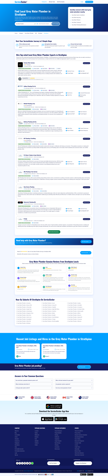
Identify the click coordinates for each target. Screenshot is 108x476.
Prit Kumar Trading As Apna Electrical (32, 155)
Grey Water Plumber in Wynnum (74, 321)
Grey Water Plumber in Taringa (49, 319)
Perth (36, 438)
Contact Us (17, 440)
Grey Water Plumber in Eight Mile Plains (51, 309)
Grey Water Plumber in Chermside (24, 307)
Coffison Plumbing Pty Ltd (30, 86)
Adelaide (36, 440)
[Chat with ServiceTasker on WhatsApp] (32, 463)
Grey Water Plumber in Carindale (75, 305)
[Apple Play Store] (47, 419)
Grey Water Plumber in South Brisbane (51, 317)
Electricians (57, 449)
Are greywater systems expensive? (63, 384)
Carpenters (57, 438)
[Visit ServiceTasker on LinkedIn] (27, 463)
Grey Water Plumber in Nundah (49, 315)
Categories (17, 442)
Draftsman (57, 436)
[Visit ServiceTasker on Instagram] (25, 463)
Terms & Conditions (79, 430)
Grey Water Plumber (29, 33)
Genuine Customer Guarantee (81, 434)
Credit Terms (77, 447)
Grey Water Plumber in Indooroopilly (75, 311)
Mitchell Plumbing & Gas (29, 103)
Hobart (36, 445)
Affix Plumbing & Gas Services (30, 171)
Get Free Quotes (53, 463)
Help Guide (77, 449)
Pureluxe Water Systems (29, 63)
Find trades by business (20, 451)
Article (16, 436)
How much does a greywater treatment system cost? (27, 380)
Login (82, 1)
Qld (36, 33)
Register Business (89, 1)
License (76, 445)
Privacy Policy (78, 432)
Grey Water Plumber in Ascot (49, 303)
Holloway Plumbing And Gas (30, 122)
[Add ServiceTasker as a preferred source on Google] (54, 406)
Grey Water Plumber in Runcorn (74, 315)
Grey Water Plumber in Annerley (23, 303)
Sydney (36, 432)
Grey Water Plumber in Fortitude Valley (76, 309)
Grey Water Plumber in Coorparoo (75, 307)
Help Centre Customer (79, 455)
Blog (16, 432)
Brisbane (40, 33)
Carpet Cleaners (58, 440)
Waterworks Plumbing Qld (30, 202)
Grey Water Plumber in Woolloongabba (51, 321)
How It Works (77, 438)
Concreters (57, 447)
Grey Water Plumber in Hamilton (49, 311)
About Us (17, 430)
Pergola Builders (58, 432)
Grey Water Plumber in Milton (74, 313)
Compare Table (78, 442)
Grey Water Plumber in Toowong (75, 319)
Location (36, 430)
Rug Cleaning (57, 442)
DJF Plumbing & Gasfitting (30, 138)
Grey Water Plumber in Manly (49, 313)
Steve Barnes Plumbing (29, 187)
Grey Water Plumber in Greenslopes (24, 311)
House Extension (58, 430)
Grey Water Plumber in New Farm (24, 315)
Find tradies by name (19, 449)
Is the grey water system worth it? (23, 387)
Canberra (36, 442)
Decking (56, 434)
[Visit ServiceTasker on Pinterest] (19, 463)
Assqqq (25, 218)
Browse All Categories (79, 440)
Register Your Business (81, 463)
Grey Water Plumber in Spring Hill (75, 317)
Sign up (16, 455)
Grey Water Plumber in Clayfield (49, 307)
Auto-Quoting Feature (79, 436)
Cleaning (56, 445)
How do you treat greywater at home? (63, 387)
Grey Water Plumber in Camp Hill (49, 305)
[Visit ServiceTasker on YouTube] (29, 463)
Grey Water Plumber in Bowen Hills (24, 305)
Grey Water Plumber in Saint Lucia (24, 317)
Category (21, 33)
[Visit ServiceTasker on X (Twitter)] (22, 463)
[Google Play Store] (60, 419)
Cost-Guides (17, 434)
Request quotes (87, 63)
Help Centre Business (79, 453)
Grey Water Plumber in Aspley (74, 303)
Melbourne (37, 434)
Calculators (17, 445)
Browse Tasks (78, 451)
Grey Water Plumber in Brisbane (23, 323)
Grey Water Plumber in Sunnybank (24, 319)
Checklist (17, 438)
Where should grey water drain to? (23, 384)
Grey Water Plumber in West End (24, 321)
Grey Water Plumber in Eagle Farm (24, 309)
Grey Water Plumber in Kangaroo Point (25, 313)
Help (16, 447)
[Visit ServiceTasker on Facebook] (17, 463)
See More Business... (54, 231)
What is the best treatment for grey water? (64, 380)
